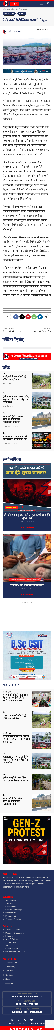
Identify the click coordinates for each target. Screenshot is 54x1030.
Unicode (9, 983)
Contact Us (10, 912)
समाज (22, 13)
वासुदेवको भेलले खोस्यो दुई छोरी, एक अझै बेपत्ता (14, 378)
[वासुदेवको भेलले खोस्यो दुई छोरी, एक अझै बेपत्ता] (41, 381)
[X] (22, 316)
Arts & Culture (11, 939)
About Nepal (11, 900)
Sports (8, 945)
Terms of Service (13, 919)
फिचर (4, 373)
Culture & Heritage (13, 909)
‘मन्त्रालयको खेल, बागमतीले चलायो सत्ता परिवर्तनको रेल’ (15, 438)
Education (9, 936)
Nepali (8, 979)
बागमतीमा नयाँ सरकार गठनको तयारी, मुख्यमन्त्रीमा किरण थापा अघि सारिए (16, 739)
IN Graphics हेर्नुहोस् (27, 528)
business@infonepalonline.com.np (27, 1012)
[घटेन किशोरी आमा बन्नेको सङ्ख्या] (27, 558)
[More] (46, 316)
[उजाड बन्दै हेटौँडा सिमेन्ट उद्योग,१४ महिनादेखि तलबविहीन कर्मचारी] (41, 420)
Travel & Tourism (13, 929)
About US (9, 970)
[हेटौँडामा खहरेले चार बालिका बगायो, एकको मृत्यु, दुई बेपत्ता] (41, 782)
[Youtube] (31, 1020)
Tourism (9, 903)
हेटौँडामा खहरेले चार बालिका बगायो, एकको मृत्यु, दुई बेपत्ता (15, 779)
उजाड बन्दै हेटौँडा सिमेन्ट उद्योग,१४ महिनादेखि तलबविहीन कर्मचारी (13, 419)
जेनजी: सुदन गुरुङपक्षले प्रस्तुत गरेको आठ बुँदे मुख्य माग (27, 516)
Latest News (10, 906)
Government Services (15, 951)
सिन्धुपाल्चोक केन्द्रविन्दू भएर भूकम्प (12, 331)
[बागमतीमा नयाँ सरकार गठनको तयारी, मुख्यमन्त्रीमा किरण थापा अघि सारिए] (41, 740)
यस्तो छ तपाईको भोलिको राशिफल (41, 331)
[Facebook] (16, 316)
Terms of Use (11, 962)
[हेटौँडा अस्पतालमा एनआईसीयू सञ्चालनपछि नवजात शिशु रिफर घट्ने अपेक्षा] (41, 400)
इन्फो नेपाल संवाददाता (14, 31)
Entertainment (11, 948)
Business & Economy (14, 932)
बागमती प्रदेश (7, 692)
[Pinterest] (28, 316)
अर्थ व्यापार (6, 9)
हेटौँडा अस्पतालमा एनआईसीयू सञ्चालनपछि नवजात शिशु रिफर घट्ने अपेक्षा (16, 399)
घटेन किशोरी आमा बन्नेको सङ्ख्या (27, 585)
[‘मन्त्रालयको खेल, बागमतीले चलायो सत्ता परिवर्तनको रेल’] (41, 440)
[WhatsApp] (34, 316)
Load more (26, 602)
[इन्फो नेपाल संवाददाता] (5, 31)
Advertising (10, 966)
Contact (9, 974)
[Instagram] (11, 1020)
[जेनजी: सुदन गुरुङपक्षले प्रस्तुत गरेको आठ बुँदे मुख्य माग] (27, 487)
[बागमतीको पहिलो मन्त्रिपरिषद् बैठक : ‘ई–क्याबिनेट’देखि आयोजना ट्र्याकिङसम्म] (41, 699)
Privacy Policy (11, 915)
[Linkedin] (40, 316)
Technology (10, 942)
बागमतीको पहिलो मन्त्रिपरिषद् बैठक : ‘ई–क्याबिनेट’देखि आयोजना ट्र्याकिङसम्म (15, 698)
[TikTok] (18, 1020)
